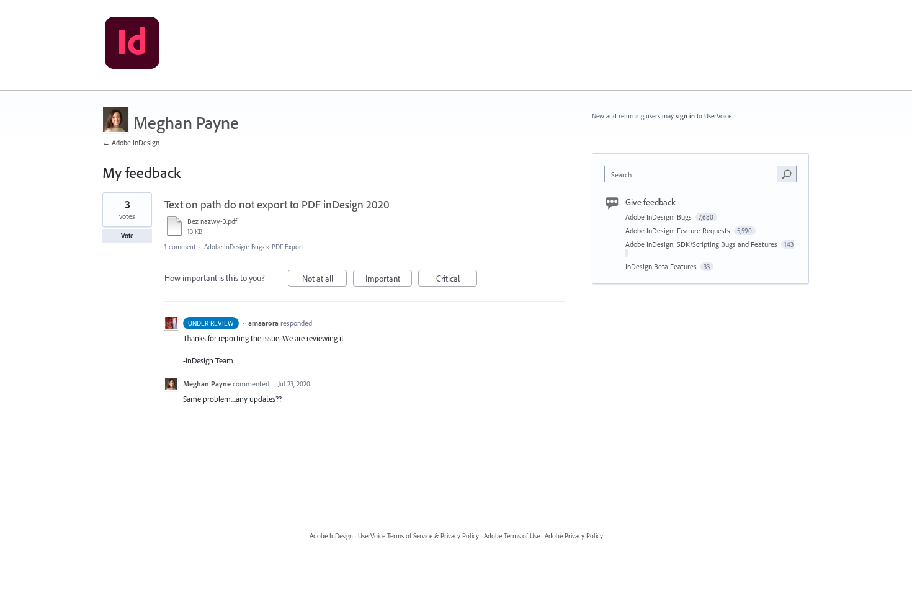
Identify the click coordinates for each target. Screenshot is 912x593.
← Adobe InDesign (130, 142)
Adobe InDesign (331, 536)
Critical (456, 280)
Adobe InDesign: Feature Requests (678, 230)
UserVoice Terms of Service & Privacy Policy (418, 536)
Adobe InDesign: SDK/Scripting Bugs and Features (702, 244)
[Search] (787, 174)
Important (388, 280)
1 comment (179, 247)
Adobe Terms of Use (512, 536)
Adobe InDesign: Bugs (234, 247)
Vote (127, 235)
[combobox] (693, 174)
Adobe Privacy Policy (574, 536)
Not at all (324, 280)
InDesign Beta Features (662, 266)
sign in (685, 116)
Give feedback (650, 202)
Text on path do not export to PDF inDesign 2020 (277, 204)
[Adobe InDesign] (132, 45)
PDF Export (288, 247)
